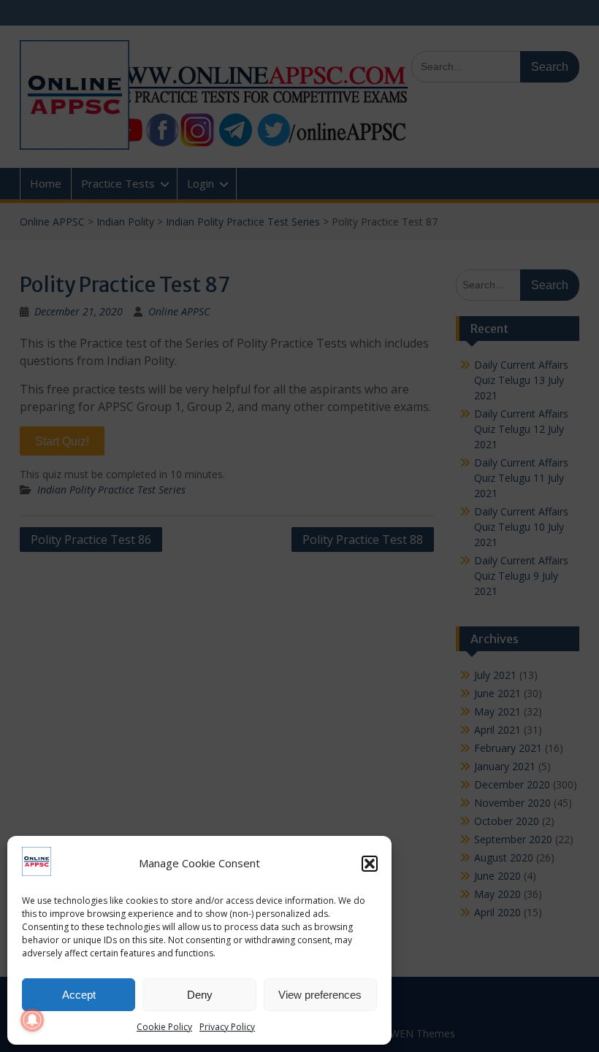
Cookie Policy (164, 1027)
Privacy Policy (227, 1027)
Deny (200, 994)
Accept (79, 994)
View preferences (320, 994)
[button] (369, 863)
